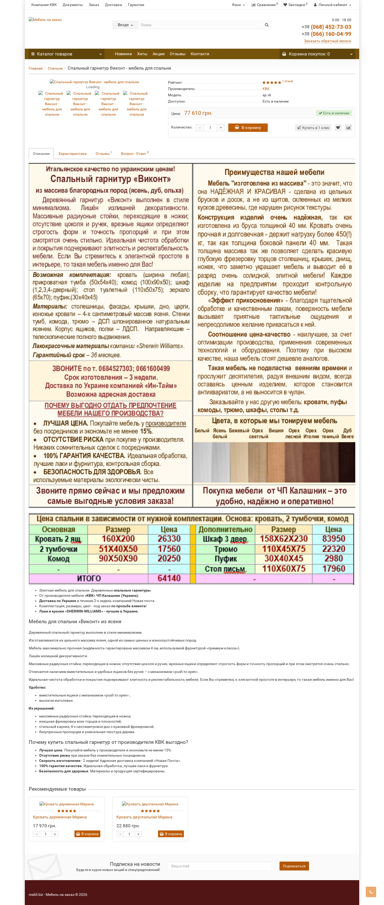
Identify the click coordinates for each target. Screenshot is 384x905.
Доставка (113, 5)
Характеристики (73, 153)
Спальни (55, 68)
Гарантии (136, 5)
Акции (159, 53)
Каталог (54, 54)
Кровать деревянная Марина (60, 817)
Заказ (94, 5)
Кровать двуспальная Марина (144, 817)
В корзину (251, 127)
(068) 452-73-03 (326, 27)
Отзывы (177, 53)
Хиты (142, 53)
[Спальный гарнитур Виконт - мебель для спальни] (94, 82)
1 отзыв (287, 81)
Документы (73, 5)
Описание (41, 153)
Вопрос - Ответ (135, 153)
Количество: (181, 127)
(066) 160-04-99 (326, 34)
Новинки (123, 53)
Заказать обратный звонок (327, 41)
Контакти (200, 53)
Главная (36, 68)
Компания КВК (44, 5)
